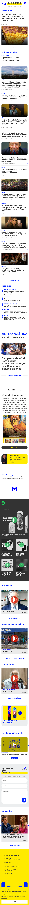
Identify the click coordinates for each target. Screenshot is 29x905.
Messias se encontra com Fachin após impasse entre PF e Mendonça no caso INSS (13, 173)
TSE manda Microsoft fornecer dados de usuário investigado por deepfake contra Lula (14, 97)
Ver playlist (14, 762)
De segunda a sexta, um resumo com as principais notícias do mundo (6, 558)
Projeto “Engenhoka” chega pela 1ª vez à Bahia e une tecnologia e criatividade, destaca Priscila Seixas (14, 122)
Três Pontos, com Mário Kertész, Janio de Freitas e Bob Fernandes (6, 578)
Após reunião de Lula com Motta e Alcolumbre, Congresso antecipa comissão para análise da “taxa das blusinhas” (13, 84)
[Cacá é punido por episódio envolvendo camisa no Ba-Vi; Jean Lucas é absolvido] (14, 266)
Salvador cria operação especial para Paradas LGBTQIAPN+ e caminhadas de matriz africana (14, 197)
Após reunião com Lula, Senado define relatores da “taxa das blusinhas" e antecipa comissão (13, 247)
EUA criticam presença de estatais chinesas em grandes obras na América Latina (12, 58)
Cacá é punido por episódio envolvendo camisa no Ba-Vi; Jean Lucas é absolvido (12, 272)
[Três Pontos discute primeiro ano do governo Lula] (14, 749)
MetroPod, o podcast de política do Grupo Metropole (21, 578)
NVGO (11, 878)
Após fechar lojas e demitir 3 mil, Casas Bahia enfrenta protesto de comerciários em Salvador (14, 17)
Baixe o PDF (14, 451)
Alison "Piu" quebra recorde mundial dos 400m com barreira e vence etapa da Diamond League (13, 136)
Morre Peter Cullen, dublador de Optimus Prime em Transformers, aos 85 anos (13, 161)
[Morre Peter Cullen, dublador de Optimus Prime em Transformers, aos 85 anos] (14, 156)
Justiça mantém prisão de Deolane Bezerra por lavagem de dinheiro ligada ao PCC (14, 235)
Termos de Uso (15, 896)
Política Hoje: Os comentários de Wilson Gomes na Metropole (20, 558)
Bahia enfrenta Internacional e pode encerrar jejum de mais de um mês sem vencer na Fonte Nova (13, 210)
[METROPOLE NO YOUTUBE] (14, 723)
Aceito (14, 901)
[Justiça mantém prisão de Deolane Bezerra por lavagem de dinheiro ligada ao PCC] (14, 230)
